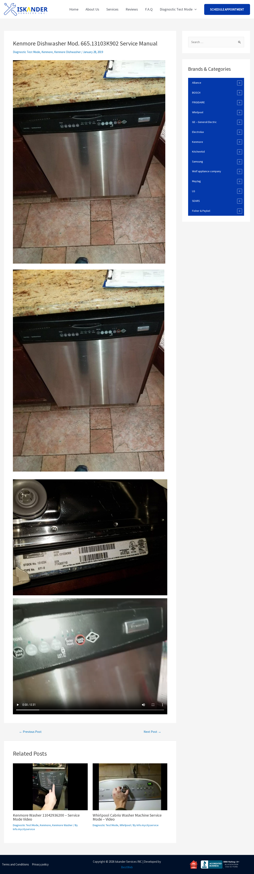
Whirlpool (125, 825)
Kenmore (47, 52)
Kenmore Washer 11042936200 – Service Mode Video (46, 817)
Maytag (196, 181)
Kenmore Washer (62, 825)
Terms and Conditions (15, 864)
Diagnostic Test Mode (176, 9)
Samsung (197, 161)
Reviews (132, 9)
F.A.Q (149, 9)
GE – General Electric (204, 122)
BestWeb (127, 867)
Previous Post (30, 731)
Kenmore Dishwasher (67, 52)
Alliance (196, 82)
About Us (92, 9)
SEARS (196, 201)
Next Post (152, 731)
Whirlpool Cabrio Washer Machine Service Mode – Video (127, 817)
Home (73, 9)
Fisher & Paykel (201, 211)
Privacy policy (40, 864)
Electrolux (198, 132)
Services (112, 9)
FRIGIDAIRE (198, 102)
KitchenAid (198, 151)
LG (193, 191)
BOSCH (196, 92)
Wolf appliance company (206, 171)
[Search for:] (216, 42)
